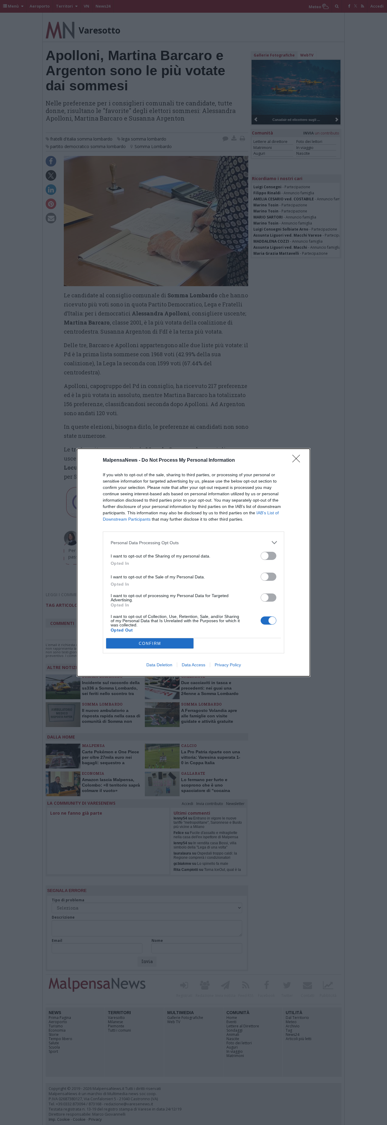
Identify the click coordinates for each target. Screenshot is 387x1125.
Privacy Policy (228, 664)
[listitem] (193, 542)
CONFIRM (150, 643)
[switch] (268, 556)
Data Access (193, 664)
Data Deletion (159, 664)
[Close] (298, 460)
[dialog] (193, 562)
